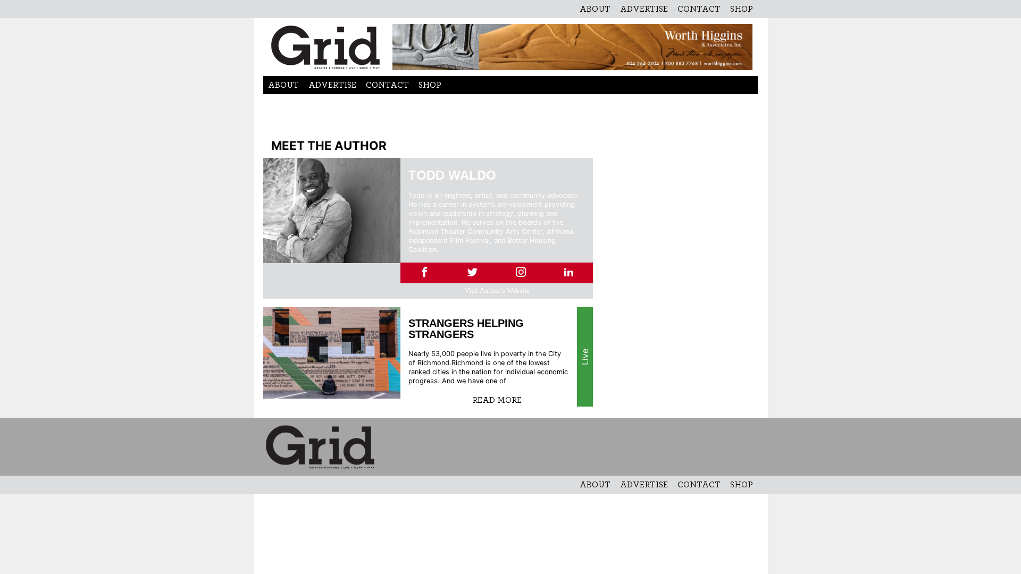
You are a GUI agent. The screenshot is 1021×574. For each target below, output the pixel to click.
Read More (497, 400)
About (595, 9)
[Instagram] (521, 273)
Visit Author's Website (497, 291)
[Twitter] (472, 273)
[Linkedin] (569, 273)
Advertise (644, 9)
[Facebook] (425, 273)
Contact (699, 9)
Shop (741, 9)
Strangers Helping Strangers (466, 329)
